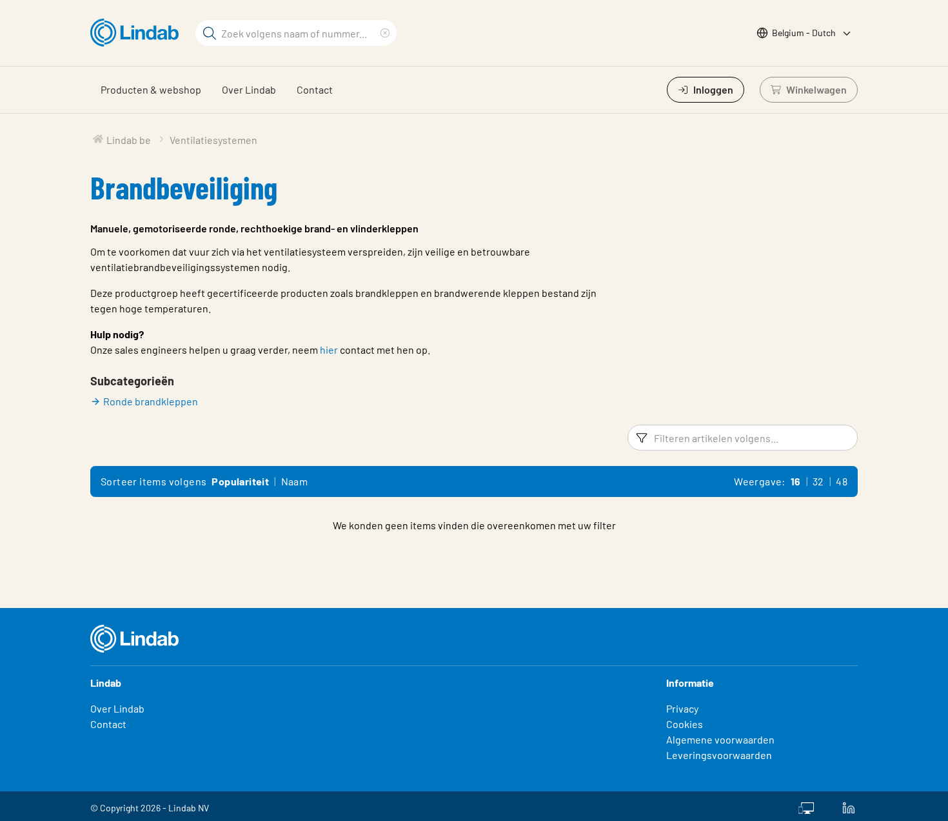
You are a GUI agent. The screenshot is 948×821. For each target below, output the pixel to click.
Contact (315, 89)
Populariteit (240, 481)
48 (841, 481)
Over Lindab (249, 89)
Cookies (684, 724)
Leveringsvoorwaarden (719, 755)
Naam (294, 481)
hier (329, 349)
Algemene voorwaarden (720, 739)
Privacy (682, 708)
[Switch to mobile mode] (806, 806)
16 (796, 481)
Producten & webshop (151, 89)
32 (818, 481)
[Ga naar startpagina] (137, 32)
